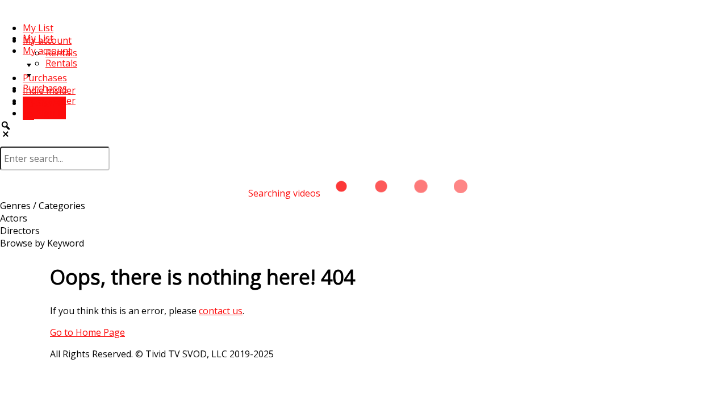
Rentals (61, 63)
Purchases (45, 78)
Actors (13, 218)
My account (47, 50)
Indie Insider (49, 100)
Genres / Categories (42, 205)
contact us (221, 310)
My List (38, 28)
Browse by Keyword (42, 243)
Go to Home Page (87, 332)
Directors (20, 230)
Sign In (50, 113)
